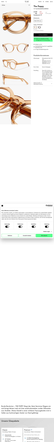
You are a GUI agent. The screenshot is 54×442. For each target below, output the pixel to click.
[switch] (20, 227)
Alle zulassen (44, 235)
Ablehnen (10, 235)
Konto (39, 1)
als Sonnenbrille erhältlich (42, 8)
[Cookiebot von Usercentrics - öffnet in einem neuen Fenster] (46, 206)
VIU (27, 1)
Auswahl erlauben (27, 235)
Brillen (3, 5)
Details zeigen (46, 231)
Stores (47, 1)
